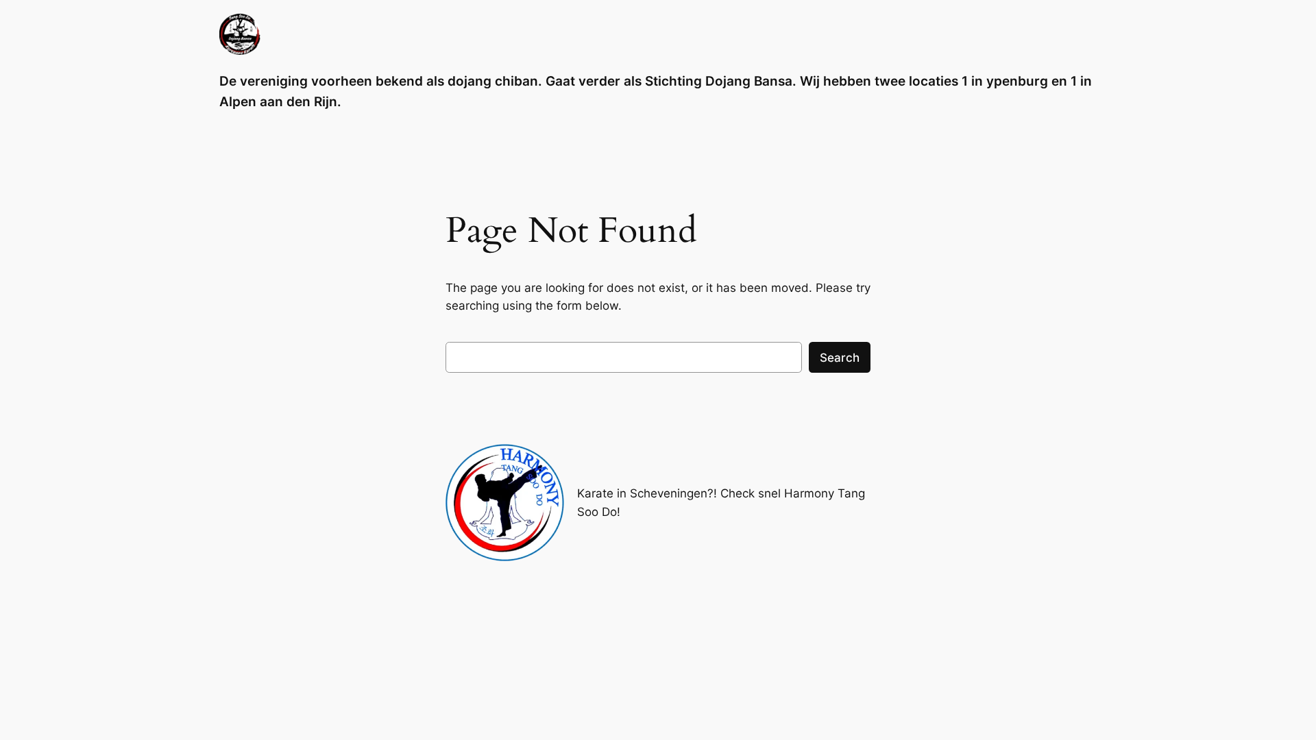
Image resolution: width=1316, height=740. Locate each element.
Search (840, 358)
